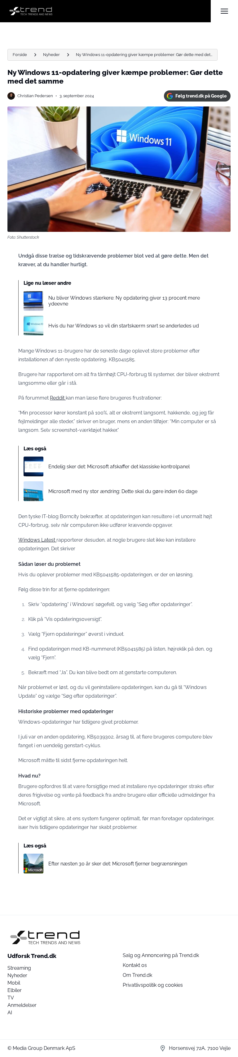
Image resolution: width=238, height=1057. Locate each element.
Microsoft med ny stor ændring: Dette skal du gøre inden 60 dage (122, 491)
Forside (20, 54)
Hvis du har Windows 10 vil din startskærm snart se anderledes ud (123, 326)
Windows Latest (37, 540)
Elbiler (14, 990)
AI (9, 1013)
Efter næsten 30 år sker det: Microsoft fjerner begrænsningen (117, 864)
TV (10, 998)
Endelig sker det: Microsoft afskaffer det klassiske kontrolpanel (119, 467)
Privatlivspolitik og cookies (153, 985)
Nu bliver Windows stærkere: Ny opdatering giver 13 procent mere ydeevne (124, 301)
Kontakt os (135, 965)
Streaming (19, 968)
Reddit (58, 398)
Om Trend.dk (137, 975)
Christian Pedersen (35, 95)
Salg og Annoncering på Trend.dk (161, 955)
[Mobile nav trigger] (224, 11)
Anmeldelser (22, 1005)
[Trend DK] (109, 11)
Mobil (13, 983)
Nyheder (51, 54)
